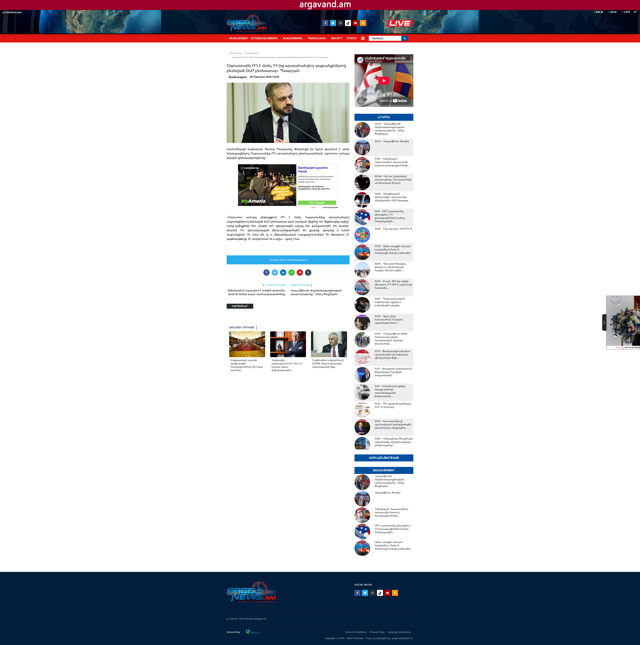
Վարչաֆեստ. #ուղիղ (392, 141)
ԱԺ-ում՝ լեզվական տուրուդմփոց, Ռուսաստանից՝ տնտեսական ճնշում (393, 179)
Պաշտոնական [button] (317, 38)
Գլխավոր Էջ (235, 53)
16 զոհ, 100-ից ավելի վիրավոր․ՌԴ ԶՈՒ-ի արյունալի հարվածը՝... (393, 284)
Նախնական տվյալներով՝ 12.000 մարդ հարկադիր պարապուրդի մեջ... (328, 363)
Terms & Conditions (355, 632)
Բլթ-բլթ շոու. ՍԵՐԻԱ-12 (393, 228)
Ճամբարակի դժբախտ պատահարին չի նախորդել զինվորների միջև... (392, 354)
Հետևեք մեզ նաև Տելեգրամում (288, 259)
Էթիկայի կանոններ (399, 632)
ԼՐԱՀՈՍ (384, 117)
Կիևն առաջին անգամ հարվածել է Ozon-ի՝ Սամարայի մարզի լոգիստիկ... (393, 249)
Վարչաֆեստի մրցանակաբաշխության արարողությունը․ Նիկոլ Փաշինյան (316, 292)
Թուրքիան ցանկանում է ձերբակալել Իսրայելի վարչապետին (393, 372)
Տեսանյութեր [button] (238, 38)
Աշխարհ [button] (336, 38)
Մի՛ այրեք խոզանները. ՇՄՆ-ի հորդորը (393, 405)
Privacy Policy (377, 632)
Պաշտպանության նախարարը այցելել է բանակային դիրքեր (390, 302)
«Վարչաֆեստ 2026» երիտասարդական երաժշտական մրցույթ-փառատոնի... (391, 338)
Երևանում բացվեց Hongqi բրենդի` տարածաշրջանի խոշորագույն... (390, 391)
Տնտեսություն (251, 53)
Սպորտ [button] (351, 38)
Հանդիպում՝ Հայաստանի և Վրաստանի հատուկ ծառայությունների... (392, 162)
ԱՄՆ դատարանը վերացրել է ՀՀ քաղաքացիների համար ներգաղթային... (390, 216)
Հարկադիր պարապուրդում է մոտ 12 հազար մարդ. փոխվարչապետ (287, 365)
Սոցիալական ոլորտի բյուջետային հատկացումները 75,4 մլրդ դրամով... (246, 365)
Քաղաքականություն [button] (264, 38)
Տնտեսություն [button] (293, 38)
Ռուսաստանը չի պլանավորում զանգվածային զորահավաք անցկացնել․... (393, 424)
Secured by (234, 632)
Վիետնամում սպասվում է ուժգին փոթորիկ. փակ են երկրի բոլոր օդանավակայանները (256, 292)
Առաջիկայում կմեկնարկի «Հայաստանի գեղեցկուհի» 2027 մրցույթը (391, 197)
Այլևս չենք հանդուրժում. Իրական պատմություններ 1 (389, 319)
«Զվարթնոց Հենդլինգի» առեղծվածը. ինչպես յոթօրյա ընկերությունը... (394, 442)
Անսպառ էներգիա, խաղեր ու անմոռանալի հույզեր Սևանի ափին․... (391, 267)
